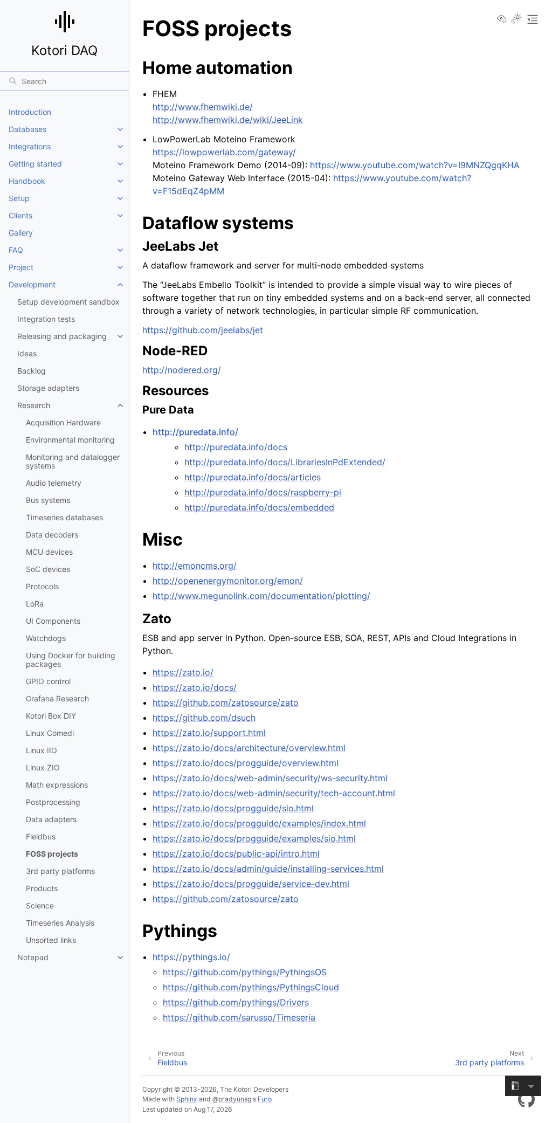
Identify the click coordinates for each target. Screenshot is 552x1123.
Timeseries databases (64, 517)
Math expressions (57, 784)
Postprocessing (53, 802)
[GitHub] (526, 1099)
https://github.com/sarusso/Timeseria (239, 1017)
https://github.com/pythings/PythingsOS (245, 972)
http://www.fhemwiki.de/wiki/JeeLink (228, 119)
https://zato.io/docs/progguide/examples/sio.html (254, 838)
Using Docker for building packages (70, 660)
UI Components (53, 620)
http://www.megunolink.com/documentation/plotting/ (261, 595)
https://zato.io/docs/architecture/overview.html (249, 747)
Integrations (30, 146)
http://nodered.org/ (181, 369)
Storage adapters (48, 387)
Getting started (35, 163)
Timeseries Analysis (60, 922)
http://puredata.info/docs (235, 447)
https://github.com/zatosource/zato (226, 702)
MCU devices (49, 551)
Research (33, 405)
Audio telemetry (53, 482)
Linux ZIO (43, 767)
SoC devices (48, 569)
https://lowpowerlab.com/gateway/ (224, 152)
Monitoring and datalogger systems (73, 461)
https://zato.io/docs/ (195, 687)
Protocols (42, 586)
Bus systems (48, 500)
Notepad (33, 957)
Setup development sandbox (68, 301)
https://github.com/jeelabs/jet (202, 330)
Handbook (27, 180)
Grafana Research (57, 698)
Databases (27, 129)
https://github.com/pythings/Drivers (236, 1002)
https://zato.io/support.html (209, 732)
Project (21, 267)
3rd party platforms (60, 871)
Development (32, 284)
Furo (265, 1099)
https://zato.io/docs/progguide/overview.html (246, 762)
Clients (20, 215)
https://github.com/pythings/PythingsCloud (251, 987)
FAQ (16, 249)
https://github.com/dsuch (204, 717)
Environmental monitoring (70, 439)
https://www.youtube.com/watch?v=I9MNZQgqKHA (415, 165)
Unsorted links (51, 940)
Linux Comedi (50, 733)
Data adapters (51, 819)
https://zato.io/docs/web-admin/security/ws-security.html (270, 778)
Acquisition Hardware (63, 422)
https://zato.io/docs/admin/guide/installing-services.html (268, 868)
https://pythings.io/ (191, 957)
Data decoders (52, 534)
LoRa (35, 603)
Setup (19, 198)
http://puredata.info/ (195, 431)
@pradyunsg (231, 1099)
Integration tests (46, 318)
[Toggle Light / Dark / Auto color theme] (516, 19)
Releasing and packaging (62, 336)
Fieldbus (41, 836)
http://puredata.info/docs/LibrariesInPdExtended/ (284, 462)
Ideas (27, 353)
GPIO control (48, 681)
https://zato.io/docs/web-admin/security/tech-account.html (274, 793)
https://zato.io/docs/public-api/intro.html (236, 853)
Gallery (21, 232)
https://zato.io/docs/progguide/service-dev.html (251, 883)
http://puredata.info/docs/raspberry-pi (262, 492)
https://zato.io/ (183, 672)
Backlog (31, 370)
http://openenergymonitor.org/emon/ (228, 580)
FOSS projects (52, 853)
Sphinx (186, 1099)
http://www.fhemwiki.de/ (203, 106)
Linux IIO (41, 750)
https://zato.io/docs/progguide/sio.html (233, 808)
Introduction (30, 111)
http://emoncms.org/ (195, 565)
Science (40, 905)
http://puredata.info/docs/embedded (259, 507)
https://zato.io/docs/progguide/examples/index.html (259, 823)
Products (42, 888)
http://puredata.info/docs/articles (252, 477)
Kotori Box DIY (51, 715)
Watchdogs (46, 638)
